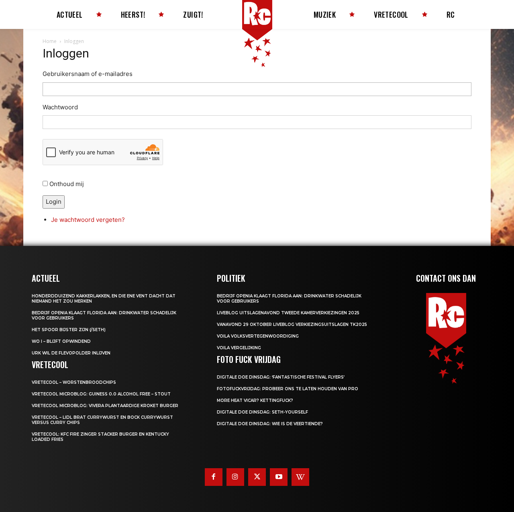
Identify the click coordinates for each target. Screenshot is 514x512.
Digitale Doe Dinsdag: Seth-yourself (262, 412)
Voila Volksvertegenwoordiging (258, 336)
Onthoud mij (66, 184)
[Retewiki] (300, 477)
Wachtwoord (60, 107)
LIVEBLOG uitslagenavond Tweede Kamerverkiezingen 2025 (288, 312)
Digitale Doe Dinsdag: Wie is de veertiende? (270, 423)
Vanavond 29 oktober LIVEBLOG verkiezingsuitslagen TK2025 (292, 324)
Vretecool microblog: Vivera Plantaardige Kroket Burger (105, 405)
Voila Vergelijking (239, 347)
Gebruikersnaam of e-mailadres (88, 74)
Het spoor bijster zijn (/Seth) (69, 329)
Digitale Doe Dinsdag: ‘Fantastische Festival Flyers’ (281, 377)
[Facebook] (213, 477)
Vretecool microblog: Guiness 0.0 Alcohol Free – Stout (101, 394)
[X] (257, 477)
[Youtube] (279, 477)
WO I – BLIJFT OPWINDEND (61, 341)
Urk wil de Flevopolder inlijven (71, 353)
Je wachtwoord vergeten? (88, 219)
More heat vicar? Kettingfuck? (255, 400)
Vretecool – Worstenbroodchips (74, 382)
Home (50, 41)
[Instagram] (235, 477)
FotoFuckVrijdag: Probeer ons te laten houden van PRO (287, 388)
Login (53, 201)
